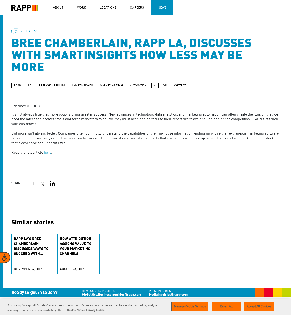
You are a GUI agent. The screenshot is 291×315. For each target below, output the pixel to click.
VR (165, 85)
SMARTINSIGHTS (82, 85)
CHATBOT (180, 85)
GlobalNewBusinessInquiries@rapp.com (111, 294)
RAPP (17, 85)
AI (155, 85)
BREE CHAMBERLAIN (52, 85)
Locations (108, 7)
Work (81, 7)
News (162, 7)
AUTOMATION (138, 85)
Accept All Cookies (259, 306)
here (47, 153)
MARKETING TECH (111, 85)
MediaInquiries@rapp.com (168, 294)
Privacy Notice (95, 310)
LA (29, 85)
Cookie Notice (76, 310)
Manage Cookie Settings (190, 306)
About (58, 7)
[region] (145, 307)
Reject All (226, 306)
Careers (137, 7)
